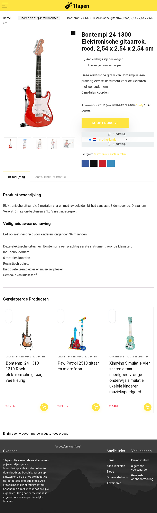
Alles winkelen (116, 466)
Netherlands (108, 139)
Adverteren (114, 483)
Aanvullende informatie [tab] (50, 177)
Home (7, 18)
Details (139, 105)
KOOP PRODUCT (105, 123)
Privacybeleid (140, 460)
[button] (73, 33)
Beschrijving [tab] (16, 177)
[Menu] (5, 5)
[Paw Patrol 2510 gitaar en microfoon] (79, 333)
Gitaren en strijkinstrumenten (39, 18)
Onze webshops (117, 477)
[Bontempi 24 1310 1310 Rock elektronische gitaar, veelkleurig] (27, 333)
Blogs (110, 471)
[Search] (151, 5)
